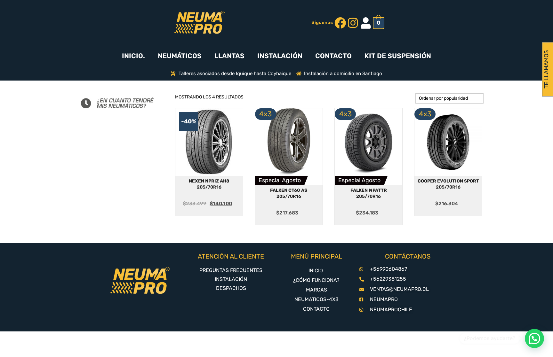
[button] (534, 338)
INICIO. (133, 56)
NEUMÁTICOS (180, 56)
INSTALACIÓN (279, 56)
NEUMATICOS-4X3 (316, 299)
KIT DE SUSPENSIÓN (398, 56)
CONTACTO (333, 56)
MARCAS (316, 290)
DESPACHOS (231, 288)
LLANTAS (229, 56)
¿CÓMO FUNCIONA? (316, 280)
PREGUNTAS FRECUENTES (230, 270)
